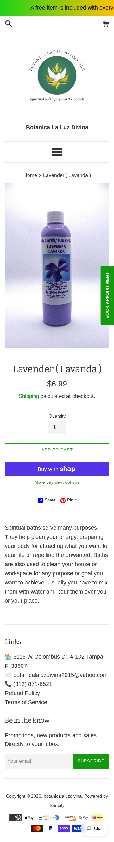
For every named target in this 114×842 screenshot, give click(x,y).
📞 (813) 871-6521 (28, 684)
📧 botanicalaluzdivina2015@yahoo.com (56, 675)
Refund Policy (22, 693)
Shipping (29, 396)
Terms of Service (26, 702)
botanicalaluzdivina (63, 796)
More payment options (57, 482)
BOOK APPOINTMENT (107, 295)
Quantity (57, 415)
